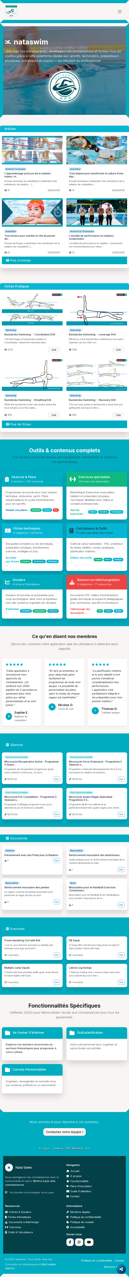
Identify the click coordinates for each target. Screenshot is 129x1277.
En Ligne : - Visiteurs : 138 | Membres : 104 (64, 1148)
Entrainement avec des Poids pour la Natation (31, 855)
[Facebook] (70, 1242)
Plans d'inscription (81, 1186)
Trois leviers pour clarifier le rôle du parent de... (29, 237)
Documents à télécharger (24, 1222)
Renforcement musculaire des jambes (26, 887)
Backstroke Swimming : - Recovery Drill (92, 400)
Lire (54, 349)
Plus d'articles (20, 260)
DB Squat (74, 940)
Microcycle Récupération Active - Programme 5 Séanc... (31, 763)
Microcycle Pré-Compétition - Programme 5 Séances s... (30, 798)
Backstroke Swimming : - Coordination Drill (29, 334)
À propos (75, 1176)
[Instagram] (79, 1242)
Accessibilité (77, 1227)
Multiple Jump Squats (17, 967)
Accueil (74, 1171)
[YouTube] (88, 1242)
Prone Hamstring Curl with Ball (22, 940)
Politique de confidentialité (85, 1217)
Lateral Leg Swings (80, 967)
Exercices (17, 929)
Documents (18, 838)
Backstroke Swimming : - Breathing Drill (27, 400)
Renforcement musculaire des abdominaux (94, 855)
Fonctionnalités (79, 1181)
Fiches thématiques (19, 1217)
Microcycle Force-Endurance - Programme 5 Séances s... (95, 763)
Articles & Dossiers (20, 1212)
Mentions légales (80, 1212)
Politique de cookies (82, 1222)
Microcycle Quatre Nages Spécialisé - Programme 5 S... (91, 798)
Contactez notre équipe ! (64, 1132)
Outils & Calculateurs (20, 1232)
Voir (57, 779)
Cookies (119, 1260)
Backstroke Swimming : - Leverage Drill (92, 334)
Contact (74, 1196)
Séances (16, 745)
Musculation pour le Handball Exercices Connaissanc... (92, 889)
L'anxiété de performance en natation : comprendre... (92, 237)
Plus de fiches (20, 424)
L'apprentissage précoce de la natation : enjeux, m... (28, 175)
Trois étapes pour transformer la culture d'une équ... (96, 175)
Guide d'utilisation (80, 1191)
